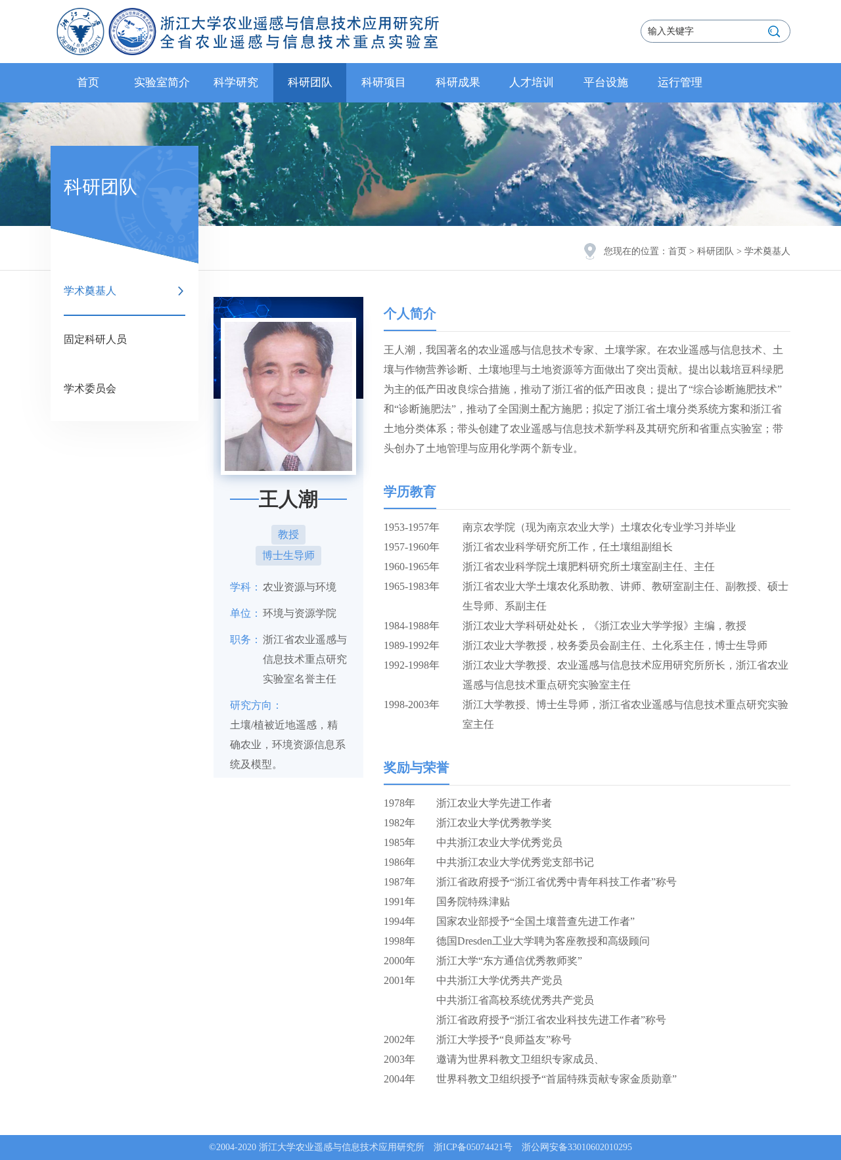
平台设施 (605, 82)
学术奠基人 (90, 290)
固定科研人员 (95, 339)
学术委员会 (90, 388)
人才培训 (531, 82)
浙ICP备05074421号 (473, 1147)
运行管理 (680, 82)
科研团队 (310, 82)
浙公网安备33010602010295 (577, 1147)
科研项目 (383, 82)
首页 (88, 82)
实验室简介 (162, 82)
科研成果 (458, 82)
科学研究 (236, 82)
